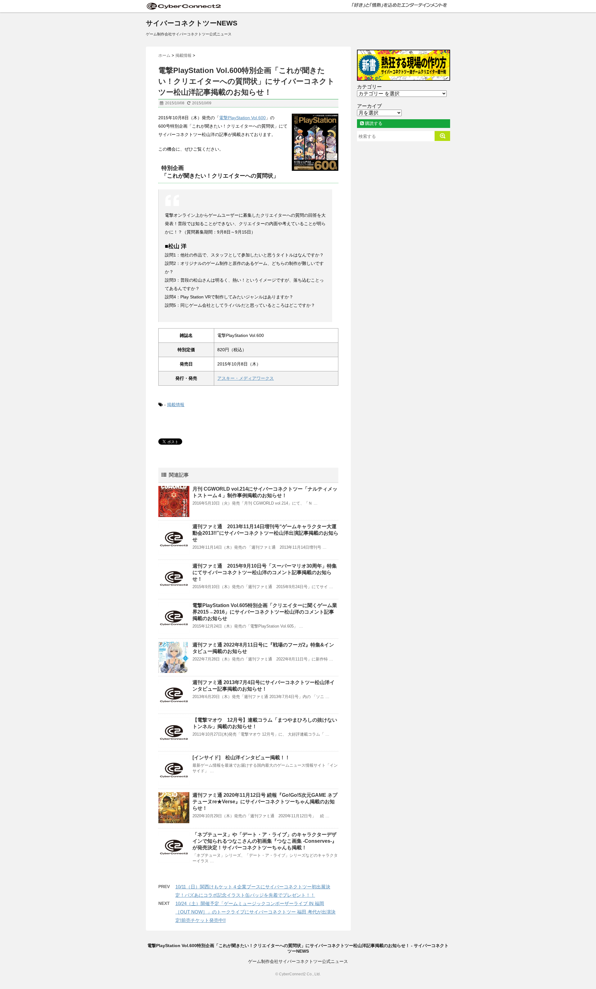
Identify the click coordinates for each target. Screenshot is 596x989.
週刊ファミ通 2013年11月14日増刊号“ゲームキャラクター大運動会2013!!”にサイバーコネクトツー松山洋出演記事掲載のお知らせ (265, 533)
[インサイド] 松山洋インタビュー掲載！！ (241, 757)
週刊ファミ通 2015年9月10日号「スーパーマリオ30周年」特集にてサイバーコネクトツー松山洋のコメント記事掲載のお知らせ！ (264, 572)
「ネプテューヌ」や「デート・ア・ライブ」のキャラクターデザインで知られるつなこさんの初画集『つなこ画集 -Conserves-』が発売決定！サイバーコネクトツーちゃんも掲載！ (264, 841)
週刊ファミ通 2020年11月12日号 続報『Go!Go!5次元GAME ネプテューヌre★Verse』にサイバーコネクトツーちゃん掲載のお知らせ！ (264, 801)
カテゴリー (369, 86)
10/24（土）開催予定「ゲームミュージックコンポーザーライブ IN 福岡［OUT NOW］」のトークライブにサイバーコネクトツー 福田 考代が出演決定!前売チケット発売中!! (255, 912)
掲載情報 (175, 404)
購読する (373, 123)
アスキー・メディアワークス (245, 378)
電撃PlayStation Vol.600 (242, 117)
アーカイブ (369, 106)
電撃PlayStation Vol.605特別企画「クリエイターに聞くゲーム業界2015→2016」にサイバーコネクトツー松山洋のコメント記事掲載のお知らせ (264, 612)
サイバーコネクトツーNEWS (191, 23)
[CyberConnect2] (183, 6)
